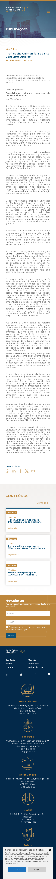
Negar (36, 869)
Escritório (10, 660)
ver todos (42, 502)
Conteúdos (33, 663)
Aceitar (17, 869)
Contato (10, 667)
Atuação (32, 660)
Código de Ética (35, 667)
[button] (50, 850)
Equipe (9, 663)
